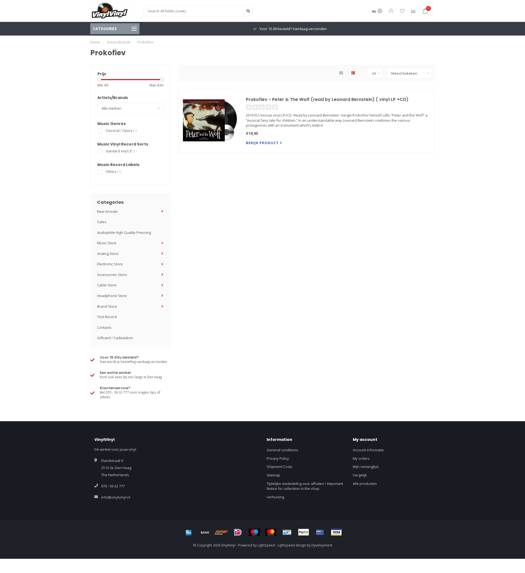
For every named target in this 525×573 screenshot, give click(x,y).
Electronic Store (110, 263)
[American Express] (189, 532)
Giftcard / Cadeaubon (115, 337)
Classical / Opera (121, 130)
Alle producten (365, 483)
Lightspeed (266, 545)
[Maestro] (254, 532)
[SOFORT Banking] (221, 532)
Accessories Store (112, 274)
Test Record (107, 316)
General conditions (282, 449)
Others (113, 171)
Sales (101, 221)
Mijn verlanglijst (365, 466)
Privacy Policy (278, 458)
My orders (361, 458)
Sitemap (273, 475)
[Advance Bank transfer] (205, 532)
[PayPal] (303, 532)
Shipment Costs (280, 466)
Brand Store (107, 306)
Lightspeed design (292, 545)
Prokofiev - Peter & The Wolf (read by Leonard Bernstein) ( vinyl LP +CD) (327, 99)
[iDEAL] (238, 532)
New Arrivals (107, 211)
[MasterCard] (271, 532)
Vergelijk (360, 475)
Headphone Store (112, 295)
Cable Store (106, 285)
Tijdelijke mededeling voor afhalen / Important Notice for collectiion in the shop (305, 486)
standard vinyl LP (121, 151)
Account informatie (368, 449)
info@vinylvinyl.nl (115, 497)
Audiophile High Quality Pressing (124, 232)
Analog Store (107, 253)
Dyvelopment (321, 545)
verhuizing (275, 497)
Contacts (104, 327)
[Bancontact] (287, 532)
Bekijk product (263, 142)
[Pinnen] (320, 532)
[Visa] (336, 532)
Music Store (106, 242)
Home (95, 42)
